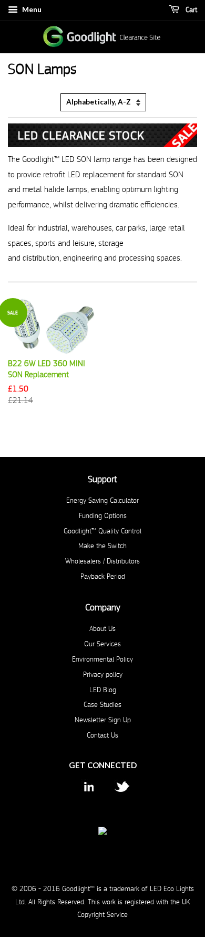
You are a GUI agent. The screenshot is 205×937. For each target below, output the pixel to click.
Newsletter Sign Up (103, 720)
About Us (102, 629)
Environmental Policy (102, 659)
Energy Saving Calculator (102, 500)
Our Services (102, 644)
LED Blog (102, 690)
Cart (190, 9)
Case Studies (102, 705)
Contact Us (102, 735)
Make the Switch (102, 546)
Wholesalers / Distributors (102, 561)
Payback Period (102, 576)
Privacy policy (102, 675)
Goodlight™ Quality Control (102, 531)
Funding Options (103, 516)
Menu (31, 9)
